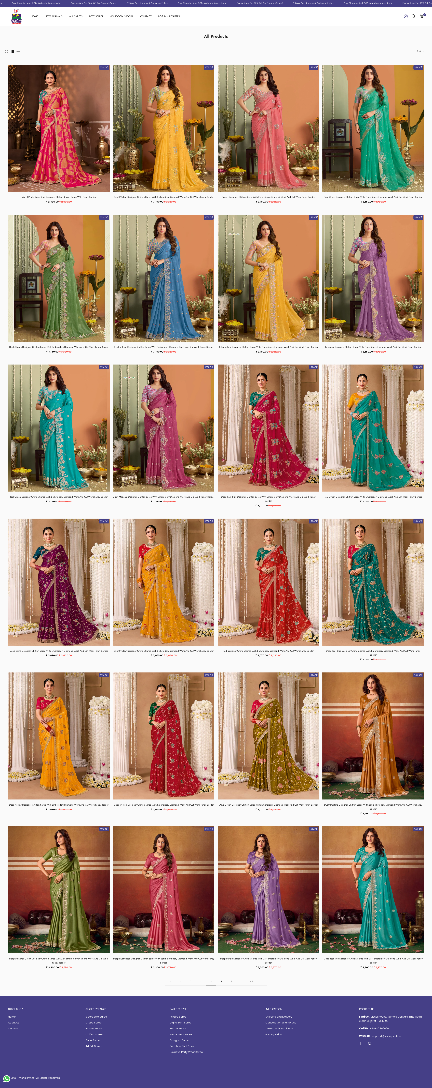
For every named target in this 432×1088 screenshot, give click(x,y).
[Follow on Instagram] (369, 1043)
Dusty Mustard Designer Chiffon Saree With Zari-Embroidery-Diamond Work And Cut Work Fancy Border (373, 806)
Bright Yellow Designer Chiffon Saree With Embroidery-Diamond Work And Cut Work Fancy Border (164, 197)
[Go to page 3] (170, 981)
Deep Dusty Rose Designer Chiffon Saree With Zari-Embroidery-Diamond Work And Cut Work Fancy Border (163, 960)
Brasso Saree (94, 1028)
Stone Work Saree (181, 1034)
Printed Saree (178, 1016)
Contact (146, 16)
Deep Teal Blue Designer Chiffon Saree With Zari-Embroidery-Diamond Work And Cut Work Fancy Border (373, 960)
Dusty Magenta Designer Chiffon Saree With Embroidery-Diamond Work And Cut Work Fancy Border (163, 496)
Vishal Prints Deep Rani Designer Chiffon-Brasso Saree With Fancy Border (59, 197)
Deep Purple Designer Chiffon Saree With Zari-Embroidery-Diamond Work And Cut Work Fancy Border (268, 960)
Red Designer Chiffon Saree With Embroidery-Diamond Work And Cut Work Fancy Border (268, 651)
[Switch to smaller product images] (12, 51)
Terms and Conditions (279, 1028)
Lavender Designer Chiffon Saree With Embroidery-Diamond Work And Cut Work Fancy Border (373, 347)
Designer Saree (179, 1040)
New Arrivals (53, 16)
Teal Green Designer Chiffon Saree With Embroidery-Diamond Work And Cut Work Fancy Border (373, 197)
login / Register (169, 16)
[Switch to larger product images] (6, 51)
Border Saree (178, 1028)
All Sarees (76, 16)
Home (34, 16)
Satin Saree (93, 1040)
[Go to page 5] (261, 981)
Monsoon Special (121, 16)
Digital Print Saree (181, 1022)
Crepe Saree (94, 1022)
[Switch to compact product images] (18, 51)
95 (251, 981)
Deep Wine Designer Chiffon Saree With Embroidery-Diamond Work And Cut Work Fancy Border (59, 651)
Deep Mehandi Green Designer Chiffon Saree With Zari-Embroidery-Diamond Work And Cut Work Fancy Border (58, 960)
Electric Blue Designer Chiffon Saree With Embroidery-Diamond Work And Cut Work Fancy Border (163, 347)
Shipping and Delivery (278, 1016)
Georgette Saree (96, 1016)
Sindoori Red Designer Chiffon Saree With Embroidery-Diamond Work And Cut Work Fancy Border (164, 804)
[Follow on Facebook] (360, 1043)
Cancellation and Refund (280, 1022)
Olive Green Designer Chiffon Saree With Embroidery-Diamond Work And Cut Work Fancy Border (268, 804)
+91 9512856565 (379, 1028)
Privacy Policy (273, 1034)
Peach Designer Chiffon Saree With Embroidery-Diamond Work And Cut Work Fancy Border (268, 197)
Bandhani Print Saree (182, 1046)
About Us (13, 1022)
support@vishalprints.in (386, 1036)
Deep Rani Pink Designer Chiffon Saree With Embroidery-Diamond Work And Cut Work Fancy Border (268, 499)
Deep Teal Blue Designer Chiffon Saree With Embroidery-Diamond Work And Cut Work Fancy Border (373, 653)
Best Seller (96, 16)
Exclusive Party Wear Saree (186, 1052)
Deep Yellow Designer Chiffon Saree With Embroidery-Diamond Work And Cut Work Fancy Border (59, 804)
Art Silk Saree (94, 1046)
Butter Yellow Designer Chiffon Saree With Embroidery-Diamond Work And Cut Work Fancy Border (268, 347)
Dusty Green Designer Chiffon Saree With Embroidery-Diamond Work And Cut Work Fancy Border (59, 347)
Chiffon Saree (94, 1034)
